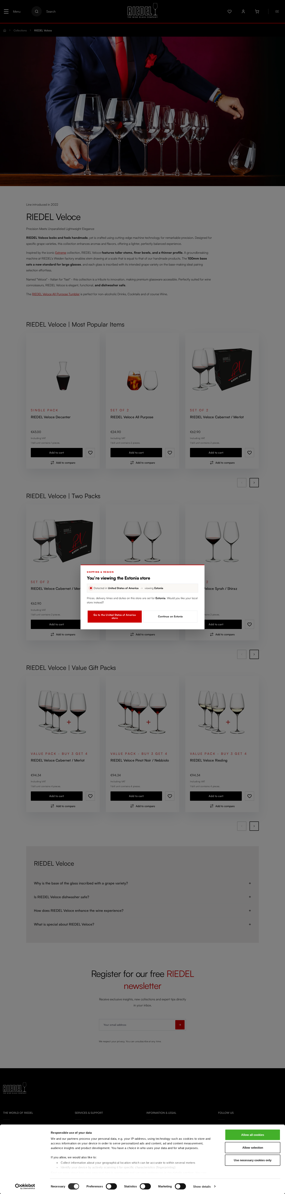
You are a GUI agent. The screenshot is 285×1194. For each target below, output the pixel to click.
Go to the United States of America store (114, 616)
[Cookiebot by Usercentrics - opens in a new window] (25, 1186)
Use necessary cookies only (252, 1160)
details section (183, 1172)
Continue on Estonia (170, 616)
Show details (202, 1186)
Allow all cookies (252, 1134)
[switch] (111, 1186)
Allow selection (252, 1147)
